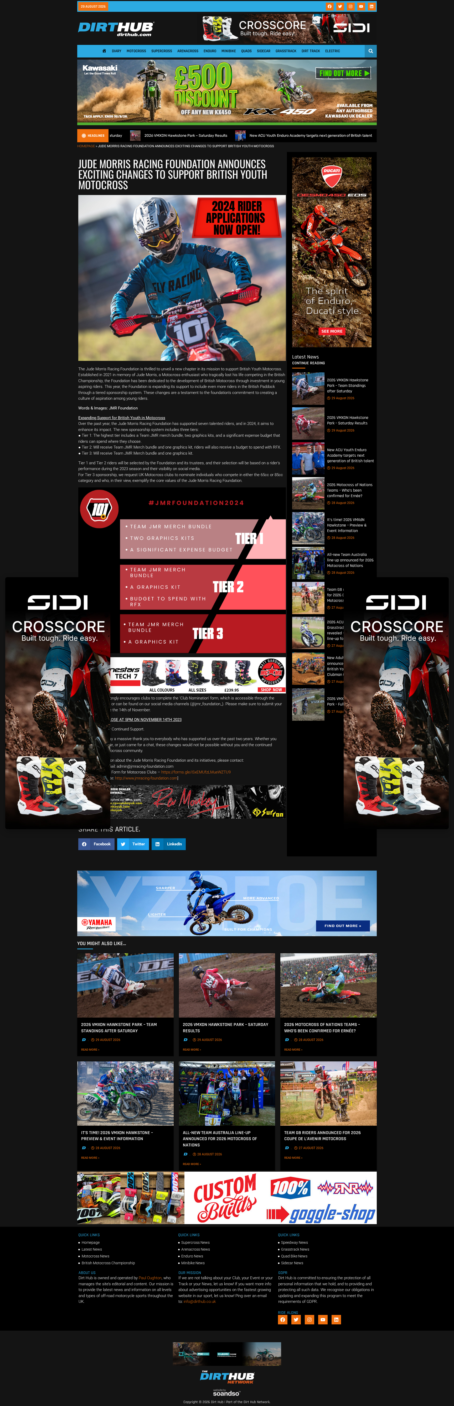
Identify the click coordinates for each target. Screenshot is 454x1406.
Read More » (99, 1049)
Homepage (86, 146)
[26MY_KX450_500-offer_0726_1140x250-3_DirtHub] (227, 124)
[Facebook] (330, 6)
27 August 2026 (343, 607)
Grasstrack (286, 51)
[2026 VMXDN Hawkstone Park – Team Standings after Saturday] (308, 388)
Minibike (228, 51)
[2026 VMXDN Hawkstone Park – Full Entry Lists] (308, 704)
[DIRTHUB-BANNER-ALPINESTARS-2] (182, 692)
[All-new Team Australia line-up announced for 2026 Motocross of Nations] (308, 563)
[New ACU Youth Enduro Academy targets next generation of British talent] (308, 458)
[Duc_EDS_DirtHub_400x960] (332, 346)
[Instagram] (351, 6)
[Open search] (371, 51)
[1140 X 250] (227, 935)
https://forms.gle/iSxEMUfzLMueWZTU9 (196, 772)
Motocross (136, 51)
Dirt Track (311, 51)
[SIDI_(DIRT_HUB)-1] (287, 42)
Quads (246, 51)
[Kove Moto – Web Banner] (227, 1364)
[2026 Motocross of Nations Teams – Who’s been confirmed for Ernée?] (308, 493)
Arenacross (187, 51)
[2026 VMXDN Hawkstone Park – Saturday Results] (308, 423)
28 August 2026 (343, 502)
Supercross (161, 51)
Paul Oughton (150, 1278)
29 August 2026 (343, 398)
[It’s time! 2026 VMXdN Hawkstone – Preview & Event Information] (308, 528)
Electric (332, 51)
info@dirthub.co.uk (200, 1301)
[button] (96, 844)
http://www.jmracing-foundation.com (146, 778)
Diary (116, 51)
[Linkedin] (372, 6)
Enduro (210, 51)
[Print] (182, 817)
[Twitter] (340, 6)
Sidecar (263, 51)
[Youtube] (361, 6)
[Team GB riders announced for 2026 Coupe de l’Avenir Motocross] (308, 598)
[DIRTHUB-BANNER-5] (227, 1222)
